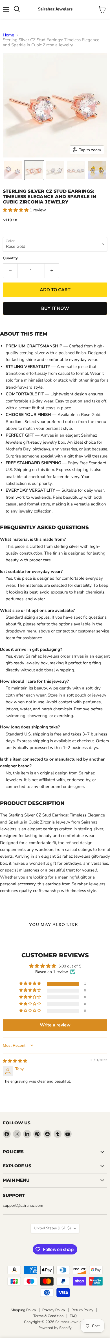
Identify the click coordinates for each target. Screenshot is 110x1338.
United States (52, 1228)
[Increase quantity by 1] (52, 270)
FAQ (73, 1316)
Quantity (10, 258)
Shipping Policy (23, 1310)
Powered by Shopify (55, 1327)
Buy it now (55, 308)
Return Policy (82, 1310)
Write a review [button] (55, 1025)
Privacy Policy (53, 1310)
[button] (13, 170)
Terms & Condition (48, 1316)
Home (8, 35)
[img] (15, 1061)
